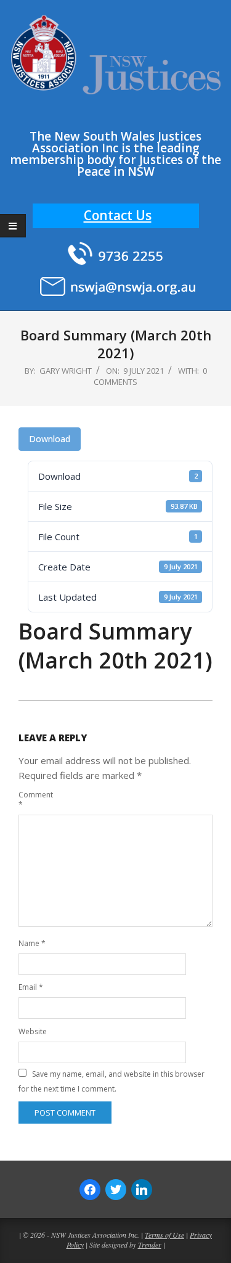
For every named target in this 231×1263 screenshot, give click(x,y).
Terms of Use (164, 1235)
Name (32, 943)
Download (49, 439)
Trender (149, 1244)
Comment (32, 799)
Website (32, 1031)
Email (30, 987)
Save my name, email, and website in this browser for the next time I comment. (111, 1081)
